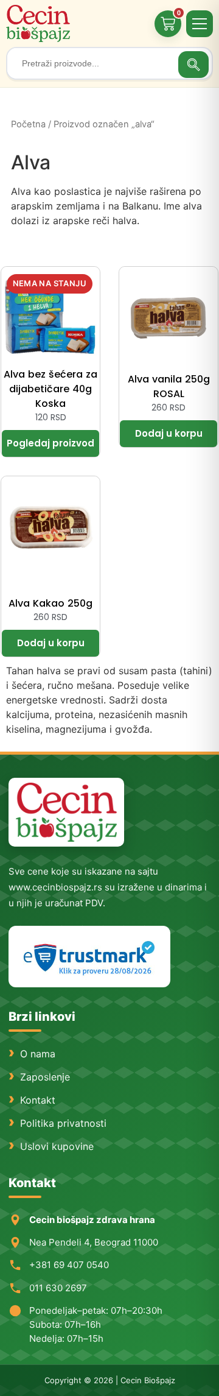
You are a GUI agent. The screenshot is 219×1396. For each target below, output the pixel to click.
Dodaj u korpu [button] (168, 433)
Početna (28, 124)
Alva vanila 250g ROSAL (169, 386)
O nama (37, 1054)
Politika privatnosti (63, 1123)
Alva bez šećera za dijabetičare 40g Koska (50, 389)
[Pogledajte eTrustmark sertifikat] (89, 956)
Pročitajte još (50, 443)
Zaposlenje (45, 1077)
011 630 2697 (58, 1288)
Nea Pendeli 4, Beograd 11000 (93, 1242)
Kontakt (37, 1100)
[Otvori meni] (199, 23)
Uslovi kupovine (57, 1146)
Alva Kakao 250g (50, 603)
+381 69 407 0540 (69, 1265)
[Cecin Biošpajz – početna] (39, 23)
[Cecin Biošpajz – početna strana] (66, 812)
